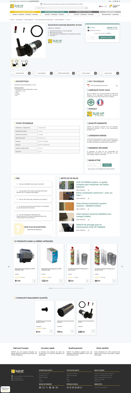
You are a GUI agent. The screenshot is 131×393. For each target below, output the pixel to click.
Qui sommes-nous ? (44, 373)
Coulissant (54, 14)
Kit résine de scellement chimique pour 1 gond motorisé (78, 269)
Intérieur (21, 14)
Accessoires (115, 14)
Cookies (41, 381)
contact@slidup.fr (17, 378)
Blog (110, 1)
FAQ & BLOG (111, 73)
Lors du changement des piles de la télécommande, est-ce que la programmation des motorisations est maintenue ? (31, 216)
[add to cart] (34, 281)
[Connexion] (107, 6)
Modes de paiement (72, 375)
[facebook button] (113, 1)
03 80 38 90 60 (34, 1)
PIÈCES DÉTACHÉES (66, 73)
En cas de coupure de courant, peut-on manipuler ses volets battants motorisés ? (33, 207)
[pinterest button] (117, 1)
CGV (40, 379)
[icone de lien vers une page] (40, 387)
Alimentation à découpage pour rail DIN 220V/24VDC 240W (51, 269)
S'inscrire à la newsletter (100, 387)
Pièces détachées (106, 14)
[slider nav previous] (12, 266)
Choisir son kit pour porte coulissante (104, 373)
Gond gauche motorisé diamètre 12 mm (86, 321)
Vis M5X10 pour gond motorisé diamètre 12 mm (43, 321)
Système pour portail (84, 12)
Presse (68, 381)
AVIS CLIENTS (89, 73)
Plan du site (97, 381)
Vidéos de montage (99, 379)
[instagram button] (119, 1)
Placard (14, 14)
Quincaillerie (110, 12)
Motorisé (35, 14)
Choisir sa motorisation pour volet (103, 375)
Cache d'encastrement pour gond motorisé (65, 321)
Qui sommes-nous (14, 1)
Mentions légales (43, 377)
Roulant (61, 14)
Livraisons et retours (72, 373)
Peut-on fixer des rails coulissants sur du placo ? (33, 199)
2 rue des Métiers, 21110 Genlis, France (23, 376)
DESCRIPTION (20, 73)
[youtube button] (115, 1)
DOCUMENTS (45, 73)
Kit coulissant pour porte (25, 12)
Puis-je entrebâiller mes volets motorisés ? (31, 184)
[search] (85, 7)
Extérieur (28, 14)
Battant (47, 14)
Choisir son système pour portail (102, 377)
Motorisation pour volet (54, 12)
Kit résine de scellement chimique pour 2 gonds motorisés (105, 269)
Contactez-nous (24, 1)
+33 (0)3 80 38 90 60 (18, 380)
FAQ (68, 377)
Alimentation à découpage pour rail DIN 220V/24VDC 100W (25, 269)
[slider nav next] (118, 266)
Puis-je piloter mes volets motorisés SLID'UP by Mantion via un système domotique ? (32, 191)
